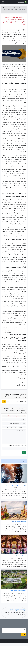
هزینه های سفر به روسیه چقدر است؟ (19, 521)
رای (4, 401)
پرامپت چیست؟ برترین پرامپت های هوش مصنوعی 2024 (15, 485)
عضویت (23, 634)
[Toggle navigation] (3, 2)
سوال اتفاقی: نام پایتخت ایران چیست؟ (17, 445)
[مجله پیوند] (22, 2)
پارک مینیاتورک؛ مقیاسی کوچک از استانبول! (18, 590)
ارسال (24, 452)
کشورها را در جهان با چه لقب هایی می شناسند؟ (17, 556)
